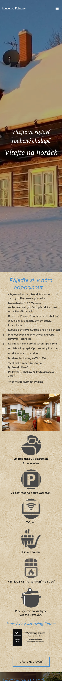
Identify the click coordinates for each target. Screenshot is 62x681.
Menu (57, 8)
